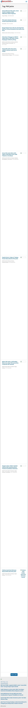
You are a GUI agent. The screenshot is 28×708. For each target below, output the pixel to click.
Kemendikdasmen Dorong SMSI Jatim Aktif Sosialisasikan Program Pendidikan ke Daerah (12, 694)
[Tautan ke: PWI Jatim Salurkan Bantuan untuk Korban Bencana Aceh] (23, 21)
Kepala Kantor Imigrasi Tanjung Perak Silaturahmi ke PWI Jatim (10, 258)
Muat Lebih (14, 674)
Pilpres (10, 55)
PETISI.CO (4, 682)
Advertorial (4, 32)
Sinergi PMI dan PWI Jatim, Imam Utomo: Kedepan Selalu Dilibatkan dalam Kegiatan (10, 12)
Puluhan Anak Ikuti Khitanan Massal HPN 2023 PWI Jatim (9, 570)
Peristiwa (4, 23)
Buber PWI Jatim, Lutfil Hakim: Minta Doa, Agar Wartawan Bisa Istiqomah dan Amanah (10, 363)
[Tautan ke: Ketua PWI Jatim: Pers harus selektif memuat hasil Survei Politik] (23, 98)
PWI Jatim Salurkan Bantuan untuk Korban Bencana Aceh (9, 20)
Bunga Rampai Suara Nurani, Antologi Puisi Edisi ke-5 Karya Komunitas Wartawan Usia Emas (13, 29)
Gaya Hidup (4, 15)
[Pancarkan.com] (7, 1)
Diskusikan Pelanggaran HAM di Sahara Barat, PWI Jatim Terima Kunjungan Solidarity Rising (10, 38)
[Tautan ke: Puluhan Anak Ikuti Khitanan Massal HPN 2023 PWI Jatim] (23, 620)
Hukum (16, 42)
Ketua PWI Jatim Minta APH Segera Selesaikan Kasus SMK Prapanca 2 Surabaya (9, 154)
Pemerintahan (5, 43)
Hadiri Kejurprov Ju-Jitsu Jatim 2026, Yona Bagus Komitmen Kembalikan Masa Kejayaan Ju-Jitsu (12, 690)
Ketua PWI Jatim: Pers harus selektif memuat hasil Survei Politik (9, 50)
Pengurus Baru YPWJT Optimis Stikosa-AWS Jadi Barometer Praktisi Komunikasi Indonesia (10, 467)
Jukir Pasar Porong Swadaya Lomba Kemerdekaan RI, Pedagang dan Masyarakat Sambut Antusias (14, 702)
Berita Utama (11, 32)
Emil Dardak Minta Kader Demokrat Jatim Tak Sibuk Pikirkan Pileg (13, 698)
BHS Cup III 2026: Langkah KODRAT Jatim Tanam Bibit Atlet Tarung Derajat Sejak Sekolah (13, 686)
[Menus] (26, 1)
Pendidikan (4, 159)
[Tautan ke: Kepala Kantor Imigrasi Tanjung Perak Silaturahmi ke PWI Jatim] (23, 307)
